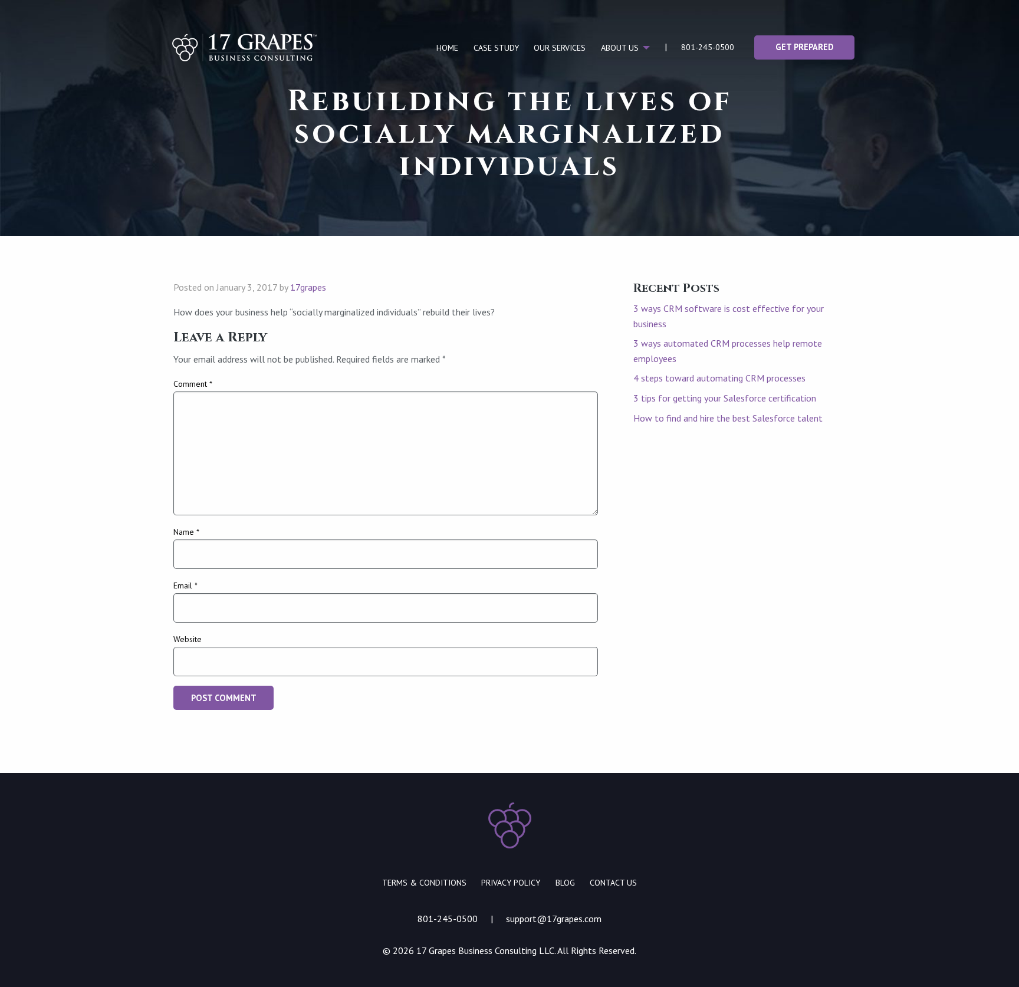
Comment (192, 384)
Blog (565, 882)
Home (447, 47)
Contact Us (613, 882)
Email (185, 585)
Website (187, 639)
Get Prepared (804, 46)
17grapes (308, 287)
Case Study (496, 47)
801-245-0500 (707, 47)
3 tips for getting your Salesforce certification (724, 398)
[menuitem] (447, 47)
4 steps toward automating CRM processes (719, 378)
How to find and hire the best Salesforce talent (728, 418)
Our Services (560, 47)
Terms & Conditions (424, 882)
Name (186, 532)
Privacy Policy (510, 882)
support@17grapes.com (553, 919)
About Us (620, 47)
